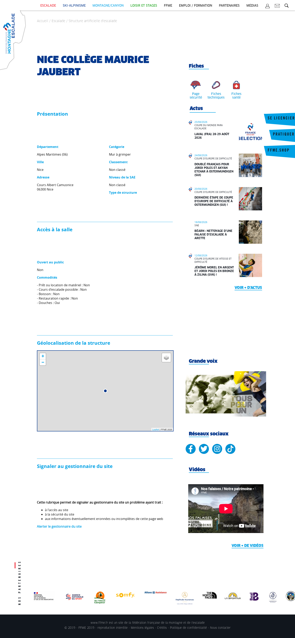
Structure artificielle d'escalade (93, 21)
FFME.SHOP (279, 151)
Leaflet (155, 429)
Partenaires (229, 5)
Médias (252, 5)
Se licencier (281, 119)
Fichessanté (236, 95)
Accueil (42, 21)
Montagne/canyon (108, 5)
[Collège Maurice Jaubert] (105, 391)
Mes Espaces (267, 7)
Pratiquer (284, 135)
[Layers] (166, 357)
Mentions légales (142, 628)
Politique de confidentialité (188, 628)
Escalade (48, 5)
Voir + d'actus (248, 288)
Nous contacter (220, 628)
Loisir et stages (143, 5)
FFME (168, 5)
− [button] (43, 362)
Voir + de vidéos (247, 546)
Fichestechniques (216, 95)
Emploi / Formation (195, 5)
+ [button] (43, 356)
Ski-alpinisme (74, 5)
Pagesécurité (196, 95)
